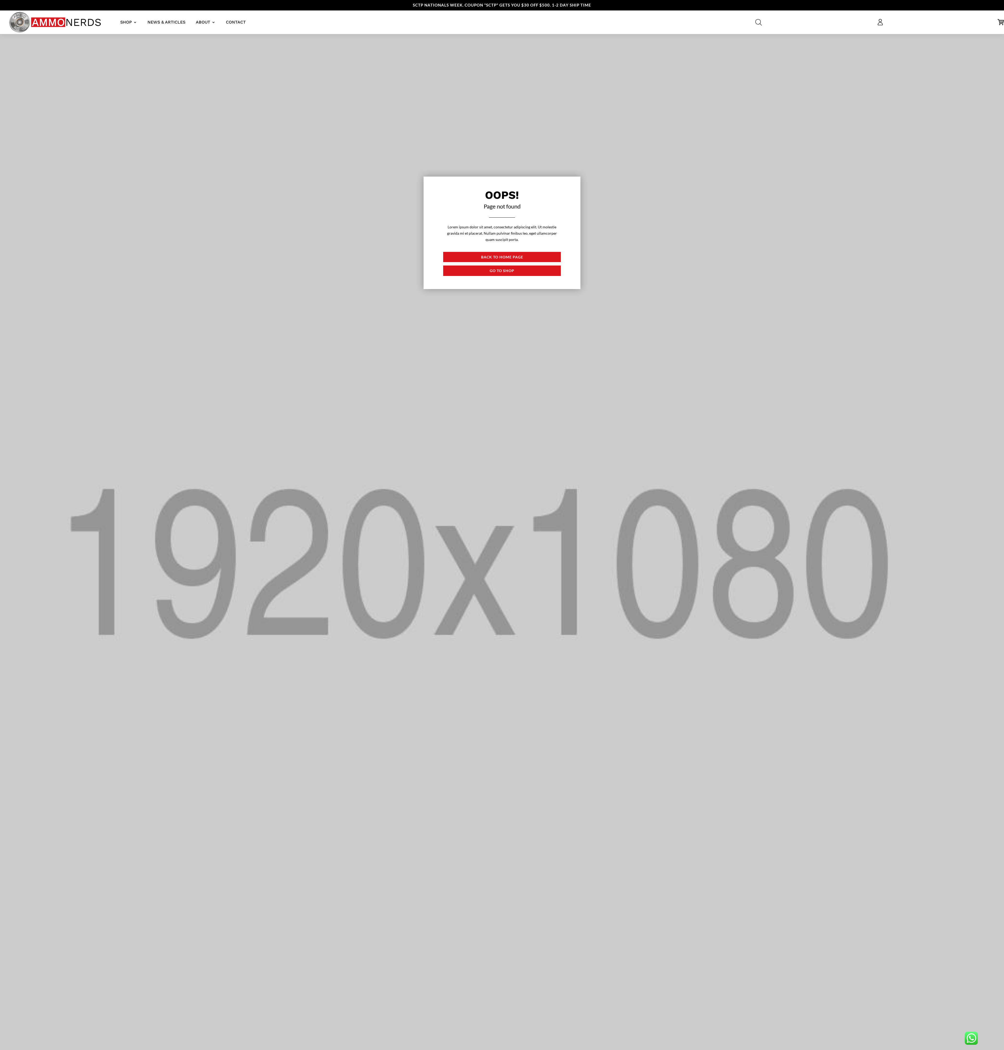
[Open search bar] (758, 22)
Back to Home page (502, 257)
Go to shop (502, 270)
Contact (236, 22)
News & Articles (166, 22)
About (203, 22)
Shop (126, 22)
